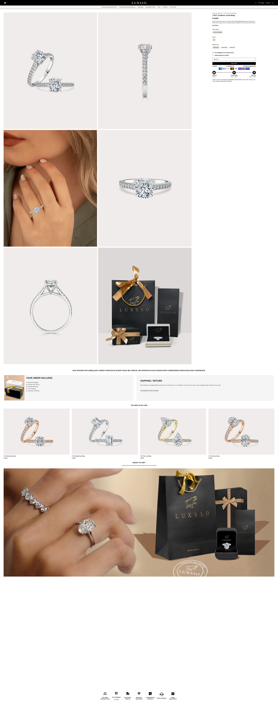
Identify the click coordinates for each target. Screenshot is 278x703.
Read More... (215, 25)
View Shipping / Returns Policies (149, 390)
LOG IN (262, 3)
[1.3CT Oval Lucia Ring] (241, 432)
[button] (255, 2)
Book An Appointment (250, 66)
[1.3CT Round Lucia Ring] (37, 432)
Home (213, 13)
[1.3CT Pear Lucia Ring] (173, 432)
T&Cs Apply (116, 699)
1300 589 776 (230, 66)
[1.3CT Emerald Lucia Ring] (105, 432)
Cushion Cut (219, 13)
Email (215, 66)
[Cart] (272, 2)
